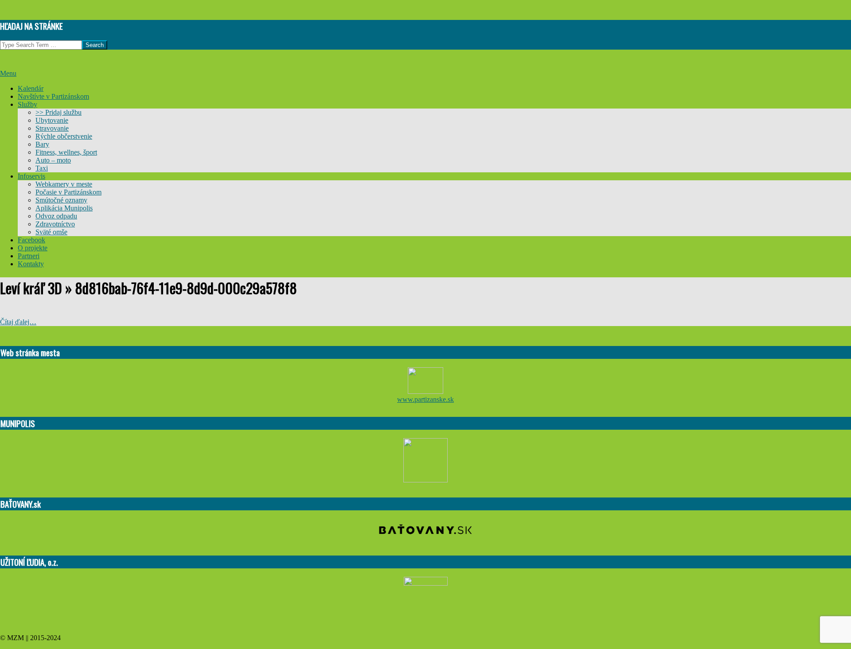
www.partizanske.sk (425, 399)
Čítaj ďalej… (18, 322)
